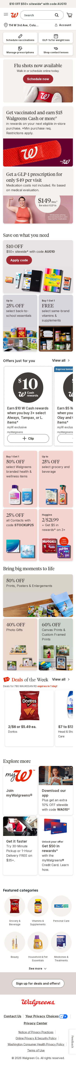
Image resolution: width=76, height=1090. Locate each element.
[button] (63, 25)
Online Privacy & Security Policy (36, 1038)
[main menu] (6, 15)
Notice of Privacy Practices (36, 1032)
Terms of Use (36, 1050)
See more (35, 968)
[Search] (59, 15)
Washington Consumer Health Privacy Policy (36, 1044)
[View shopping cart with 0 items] (69, 15)
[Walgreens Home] (14, 15)
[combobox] (37, 15)
